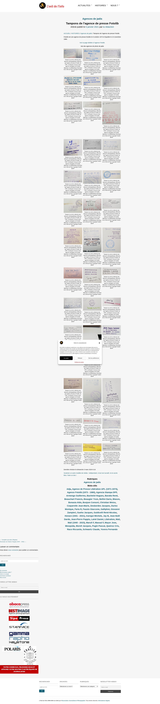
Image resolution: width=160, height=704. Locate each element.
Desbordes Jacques (100, 506)
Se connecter (3, 570)
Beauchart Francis (73, 499)
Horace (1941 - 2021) (75, 516)
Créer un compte (4, 574)
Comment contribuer (5, 575)
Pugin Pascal (98, 526)
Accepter (66, 358)
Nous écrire (3, 577)
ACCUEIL (67, 33)
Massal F (99, 522)
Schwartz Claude (91, 529)
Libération (110, 519)
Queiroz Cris (112, 526)
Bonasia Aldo (75, 502)
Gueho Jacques (84, 512)
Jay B (106, 516)
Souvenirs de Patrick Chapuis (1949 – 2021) (13, 542)
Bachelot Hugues (95, 495)
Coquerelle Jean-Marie (78, 506)
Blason (116, 499)
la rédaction (108, 27)
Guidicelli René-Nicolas (105, 512)
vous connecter (13, 550)
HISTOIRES (100, 5)
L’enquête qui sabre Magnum (8, 540)
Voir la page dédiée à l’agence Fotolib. (92, 43)
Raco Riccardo (74, 529)
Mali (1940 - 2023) (76, 522)
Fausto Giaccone (91, 509)
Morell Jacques (83, 526)
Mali (118, 519)
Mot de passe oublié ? (6, 572)
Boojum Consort (91, 502)
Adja (69, 489)
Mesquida (70, 526)
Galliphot (105, 509)
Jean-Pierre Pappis (80, 519)
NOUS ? (114, 5)
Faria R (78, 509)
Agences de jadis (92, 18)
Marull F (90, 522)
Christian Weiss (108, 502)
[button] (99, 343)
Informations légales (104, 700)
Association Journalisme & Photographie (73, 700)
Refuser (80, 358)
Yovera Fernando (109, 529)
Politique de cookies (79, 362)
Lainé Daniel (97, 519)
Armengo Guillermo (76, 495)
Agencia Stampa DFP (106, 492)
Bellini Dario (105, 499)
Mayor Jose (110, 522)
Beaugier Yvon (91, 499)
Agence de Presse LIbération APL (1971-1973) (94, 489)
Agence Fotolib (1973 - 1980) (81, 492)
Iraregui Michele (94, 516)
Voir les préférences (93, 358)
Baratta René (111, 495)
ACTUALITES (84, 5)
